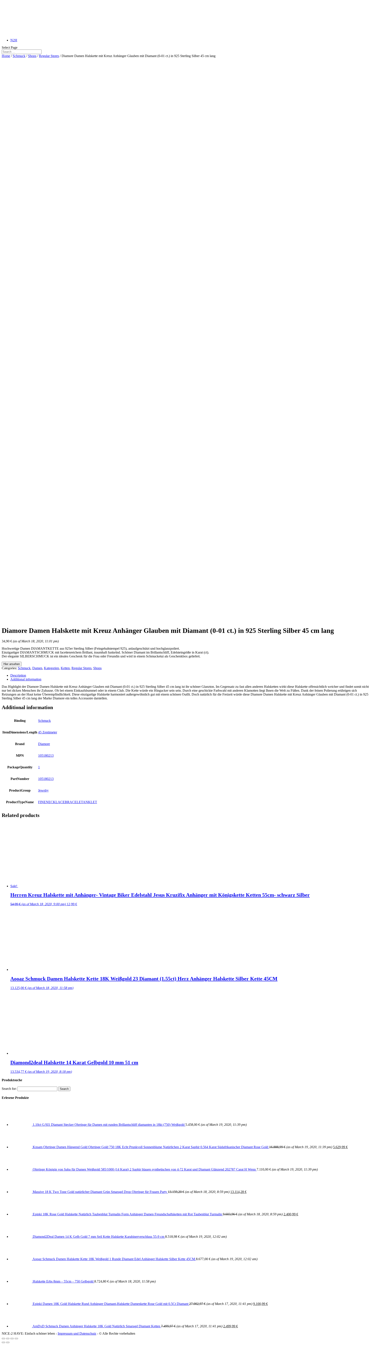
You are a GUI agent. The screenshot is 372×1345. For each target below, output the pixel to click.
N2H (13, 40)
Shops (32, 56)
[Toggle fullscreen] (12, 1338)
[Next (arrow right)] (7, 1342)
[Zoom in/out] (16, 1338)
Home (6, 56)
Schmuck (19, 56)
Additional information (25, 679)
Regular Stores (49, 56)
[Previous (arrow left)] (3, 1342)
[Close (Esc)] (3, 1338)
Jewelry (43, 790)
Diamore (44, 744)
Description (18, 675)
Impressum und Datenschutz (77, 1333)
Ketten (65, 668)
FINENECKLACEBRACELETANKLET (67, 802)
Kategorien (51, 668)
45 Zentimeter (47, 732)
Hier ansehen (11, 664)
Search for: (9, 1088)
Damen (37, 668)
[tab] (190, 675)
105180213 (46, 755)
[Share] (7, 1338)
